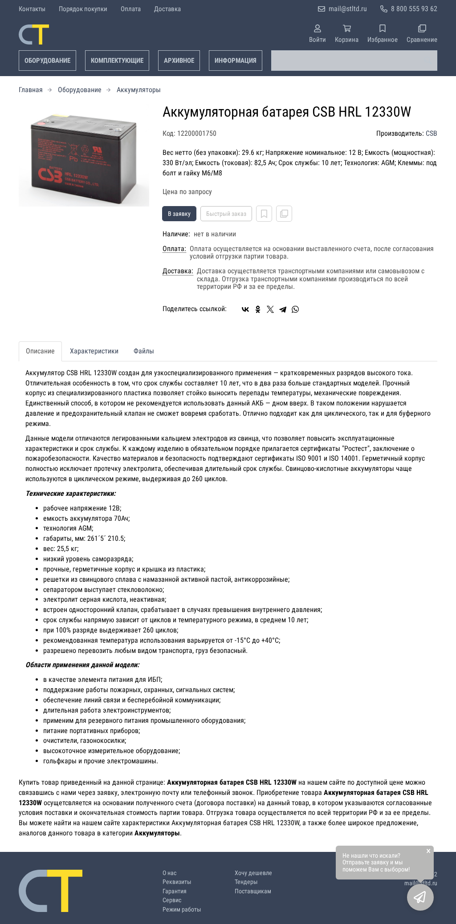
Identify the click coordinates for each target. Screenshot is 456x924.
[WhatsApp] (295, 309)
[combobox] (354, 60)
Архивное (179, 61)
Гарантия (175, 891)
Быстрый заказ (226, 213)
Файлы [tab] (144, 351)
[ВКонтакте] (245, 309)
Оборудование (47, 61)
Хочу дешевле (253, 873)
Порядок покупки (83, 9)
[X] (270, 309)
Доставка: (178, 271)
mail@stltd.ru (348, 8)
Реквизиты (177, 882)
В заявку (179, 213)
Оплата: (174, 249)
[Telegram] (282, 309)
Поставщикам (253, 891)
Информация (235, 61)
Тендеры (246, 882)
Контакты (32, 9)
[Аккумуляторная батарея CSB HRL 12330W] (84, 155)
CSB (431, 133)
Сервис (172, 900)
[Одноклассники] (257, 309)
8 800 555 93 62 (414, 8)
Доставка (167, 9)
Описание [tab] (40, 351)
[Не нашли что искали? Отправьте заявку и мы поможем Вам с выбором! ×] (420, 897)
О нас (169, 873)
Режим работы (182, 909)
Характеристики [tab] (94, 351)
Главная (31, 89)
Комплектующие (117, 61)
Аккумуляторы (139, 89)
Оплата (131, 9)
